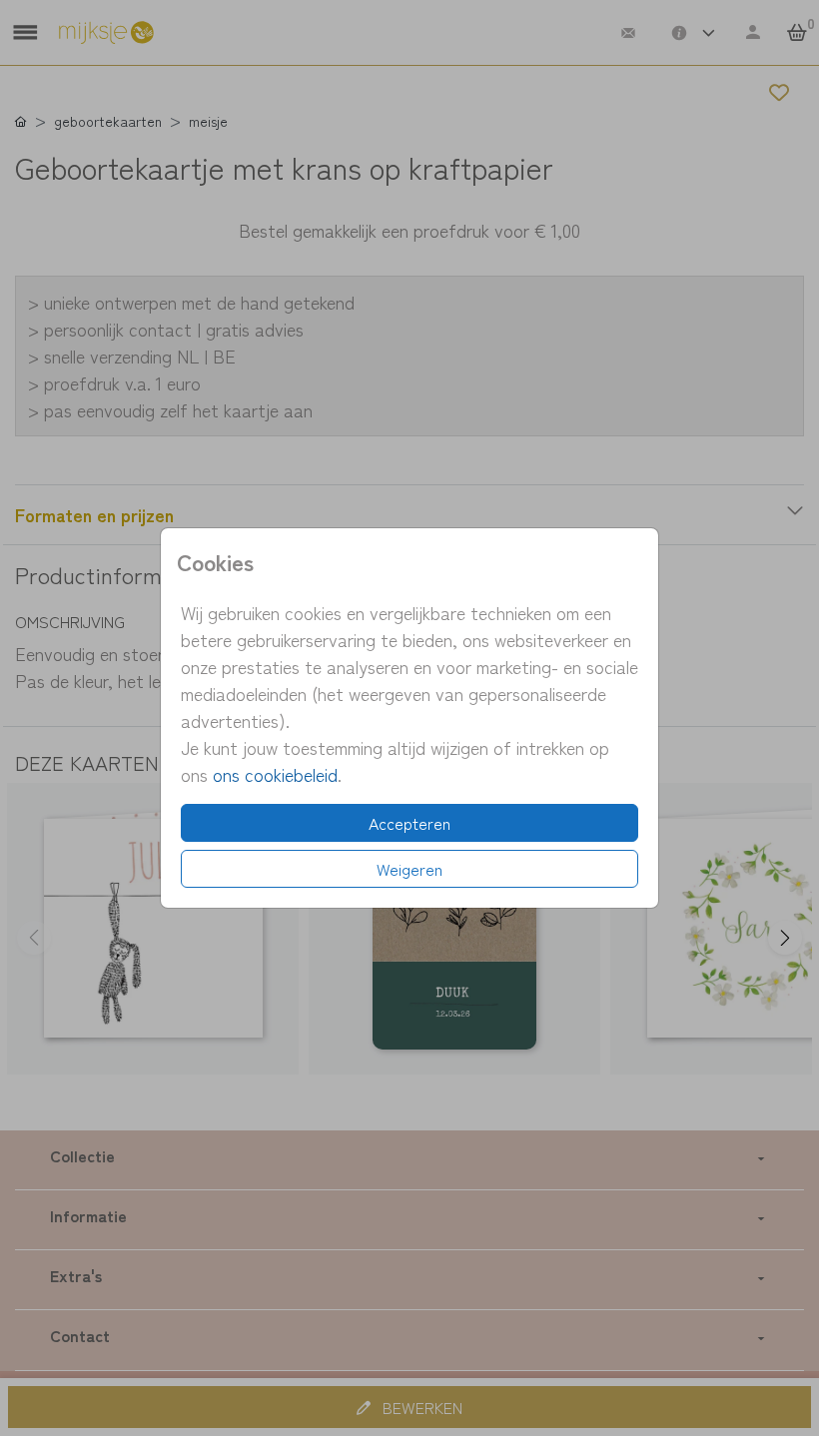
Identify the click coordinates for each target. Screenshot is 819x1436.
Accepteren (409, 823)
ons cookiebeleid (275, 774)
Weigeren (409, 869)
